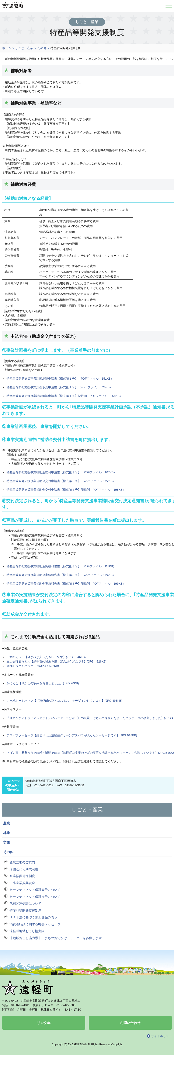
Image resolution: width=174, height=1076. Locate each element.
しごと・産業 (24, 48)
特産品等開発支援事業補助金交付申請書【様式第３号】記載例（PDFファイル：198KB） (66, 489)
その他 (41, 48)
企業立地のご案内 (22, 862)
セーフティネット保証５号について (35, 889)
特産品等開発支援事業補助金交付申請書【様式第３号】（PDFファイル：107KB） (61, 472)
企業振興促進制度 (22, 876)
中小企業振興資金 (22, 883)
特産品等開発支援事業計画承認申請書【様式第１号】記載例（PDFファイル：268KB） (64, 396)
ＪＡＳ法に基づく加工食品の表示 (33, 917)
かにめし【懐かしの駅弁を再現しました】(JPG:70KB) (43, 683)
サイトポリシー (161, 1036)
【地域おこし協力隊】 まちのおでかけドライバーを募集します (56, 938)
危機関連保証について (25, 903)
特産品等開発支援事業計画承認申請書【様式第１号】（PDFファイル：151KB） (60, 378)
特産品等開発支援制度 (25, 910)
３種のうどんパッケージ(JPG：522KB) (33, 666)
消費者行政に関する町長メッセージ (35, 924)
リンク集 (44, 1023)
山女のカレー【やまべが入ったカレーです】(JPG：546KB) (46, 657)
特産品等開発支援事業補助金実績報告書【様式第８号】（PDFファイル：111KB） (61, 566)
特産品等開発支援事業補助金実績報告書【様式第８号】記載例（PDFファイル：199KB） (66, 583)
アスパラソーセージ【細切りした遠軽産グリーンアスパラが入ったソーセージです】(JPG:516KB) (72, 735)
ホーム (6, 48)
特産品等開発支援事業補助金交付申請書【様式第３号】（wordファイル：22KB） (61, 481)
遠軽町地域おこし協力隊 (27, 931)
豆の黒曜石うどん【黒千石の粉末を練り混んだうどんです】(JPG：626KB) (57, 661)
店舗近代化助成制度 (24, 869)
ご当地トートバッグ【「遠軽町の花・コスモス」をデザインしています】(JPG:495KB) (64, 700)
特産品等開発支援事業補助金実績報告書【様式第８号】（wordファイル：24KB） (61, 575)
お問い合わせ (130, 1023)
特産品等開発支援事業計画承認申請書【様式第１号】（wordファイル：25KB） (59, 387)
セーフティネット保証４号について (35, 896)
